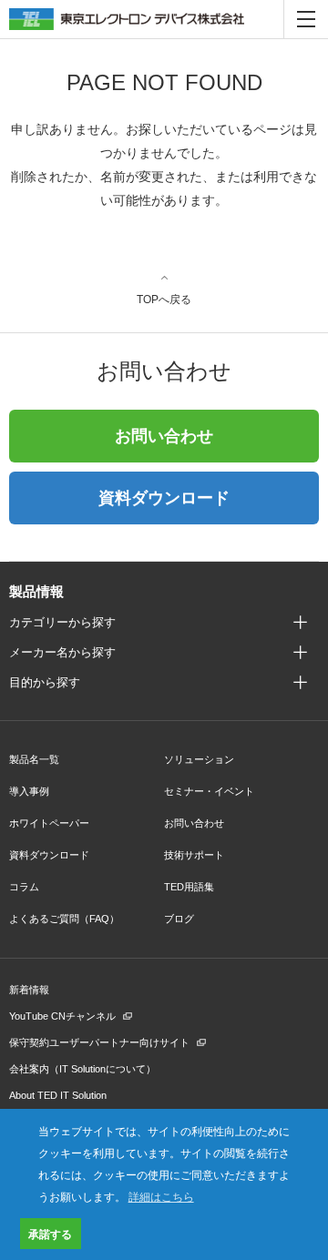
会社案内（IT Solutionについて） (82, 1068)
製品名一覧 (34, 759)
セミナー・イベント (209, 791)
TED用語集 (189, 886)
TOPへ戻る (164, 299)
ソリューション (199, 759)
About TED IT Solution (58, 1095)
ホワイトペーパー (49, 823)
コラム (24, 886)
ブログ (179, 918)
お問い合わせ (164, 436)
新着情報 (29, 989)
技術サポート (194, 854)
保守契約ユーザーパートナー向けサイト (99, 1042)
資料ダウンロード (164, 498)
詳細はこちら (161, 1196)
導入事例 (29, 791)
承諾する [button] (50, 1233)
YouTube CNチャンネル (62, 1016)
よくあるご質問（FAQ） (64, 918)
